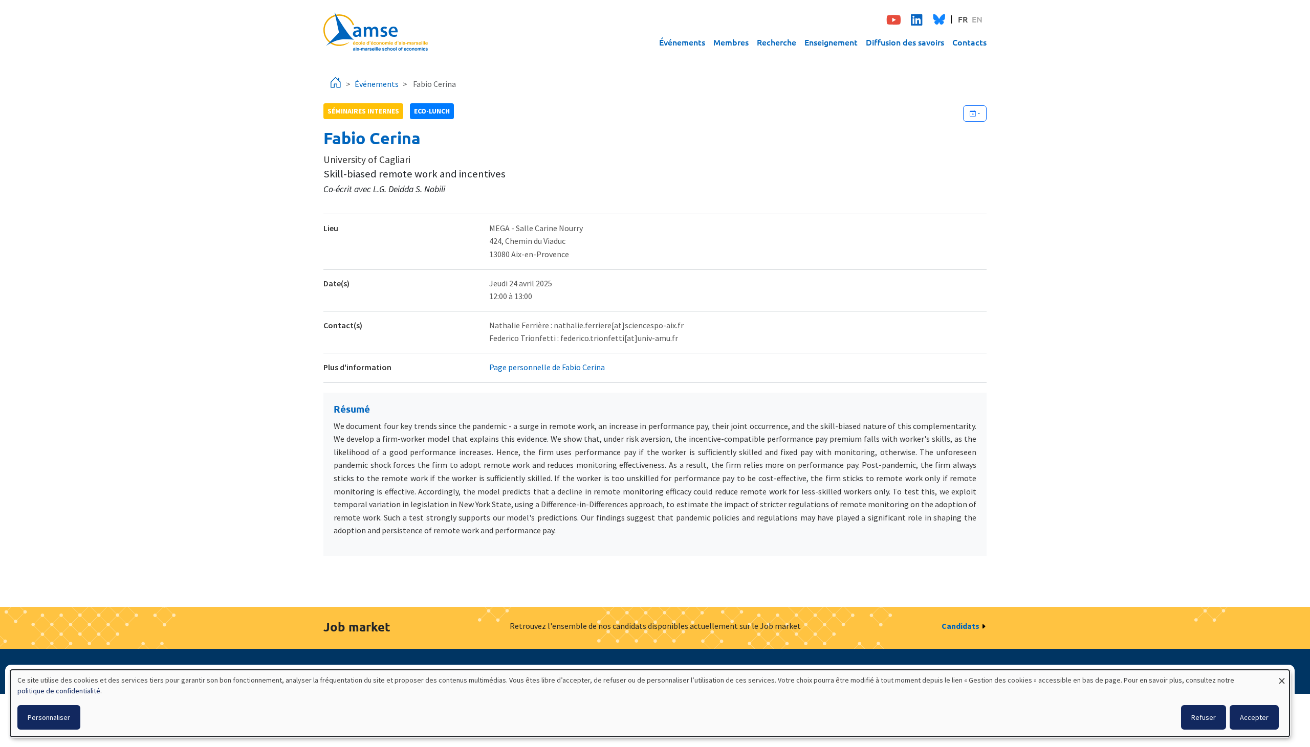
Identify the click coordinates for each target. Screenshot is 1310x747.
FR (963, 19)
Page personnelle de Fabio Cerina (547, 367)
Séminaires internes (363, 111)
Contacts (969, 42)
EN (977, 19)
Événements (682, 42)
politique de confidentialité (58, 690)
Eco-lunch (432, 111)
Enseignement (831, 42)
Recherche (776, 42)
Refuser (1203, 717)
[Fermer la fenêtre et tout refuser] (1282, 676)
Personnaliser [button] (49, 717)
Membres (731, 42)
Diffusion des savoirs (905, 42)
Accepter (1254, 717)
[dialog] (650, 703)
